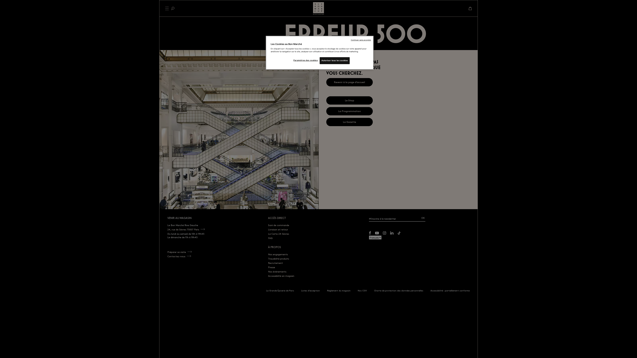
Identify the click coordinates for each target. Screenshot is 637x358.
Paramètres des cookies (305, 60)
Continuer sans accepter (361, 40)
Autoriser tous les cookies (334, 60)
